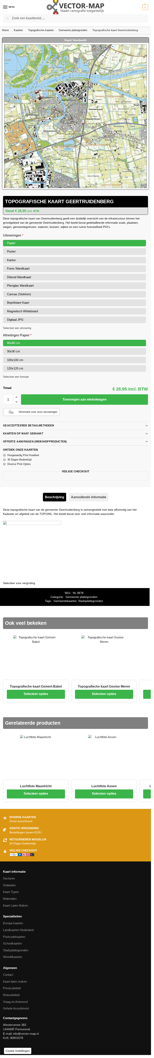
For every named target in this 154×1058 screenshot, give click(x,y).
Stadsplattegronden (90, 601)
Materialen (10, 898)
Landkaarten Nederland (18, 930)
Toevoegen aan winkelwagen (84, 399)
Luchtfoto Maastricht (36, 786)
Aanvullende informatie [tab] (88, 497)
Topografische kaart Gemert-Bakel (36, 686)
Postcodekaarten (14, 936)
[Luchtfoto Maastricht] (36, 757)
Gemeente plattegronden (73, 30)
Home (5, 30)
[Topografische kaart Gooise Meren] (104, 657)
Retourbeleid (11, 995)
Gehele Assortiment (16, 1008)
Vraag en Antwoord (15, 1001)
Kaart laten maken (15, 981)
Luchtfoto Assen (104, 786)
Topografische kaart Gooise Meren (104, 686)
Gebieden (9, 885)
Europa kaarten (13, 923)
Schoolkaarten (12, 943)
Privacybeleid (12, 988)
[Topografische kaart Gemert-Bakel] (36, 657)
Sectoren (9, 878)
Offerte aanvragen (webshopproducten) (35, 441)
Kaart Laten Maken (15, 905)
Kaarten (18, 30)
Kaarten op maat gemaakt (23, 433)
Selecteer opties (36, 694)
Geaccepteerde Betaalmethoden (28, 425)
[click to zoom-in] (75, 116)
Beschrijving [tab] (54, 497)
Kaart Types (11, 892)
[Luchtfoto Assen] (104, 757)
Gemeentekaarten (65, 601)
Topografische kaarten (41, 30)
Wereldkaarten (12, 957)
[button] (144, 7)
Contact (8, 974)
